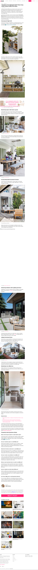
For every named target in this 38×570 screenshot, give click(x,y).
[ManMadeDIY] (0, 566)
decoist (2, 1)
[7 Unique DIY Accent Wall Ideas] (6, 534)
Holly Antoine (3, 7)
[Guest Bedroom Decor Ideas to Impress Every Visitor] (6, 544)
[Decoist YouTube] (31, 556)
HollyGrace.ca (14, 491)
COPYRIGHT (14, 558)
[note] (4, 439)
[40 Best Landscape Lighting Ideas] (6, 504)
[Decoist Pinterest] (28, 556)
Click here (2, 107)
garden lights (11, 290)
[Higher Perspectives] (1, 566)
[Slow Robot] (4, 566)
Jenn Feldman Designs (6, 177)
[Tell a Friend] (30, 556)
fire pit (15, 334)
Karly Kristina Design (6, 331)
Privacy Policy (11, 568)
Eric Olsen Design (6, 98)
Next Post (12, 496)
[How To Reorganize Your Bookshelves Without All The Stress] (18, 534)
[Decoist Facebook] (26, 556)
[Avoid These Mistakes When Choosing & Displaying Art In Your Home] (18, 514)
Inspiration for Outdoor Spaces (7, 285)
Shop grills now (7, 439)
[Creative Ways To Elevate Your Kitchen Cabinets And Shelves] (18, 524)
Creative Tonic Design (6, 133)
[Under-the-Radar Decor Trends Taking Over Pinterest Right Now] (6, 514)
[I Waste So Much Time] (3, 566)
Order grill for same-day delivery (11, 24)
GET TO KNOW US (2, 564)
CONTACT (14, 557)
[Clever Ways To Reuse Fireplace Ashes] (6, 524)
